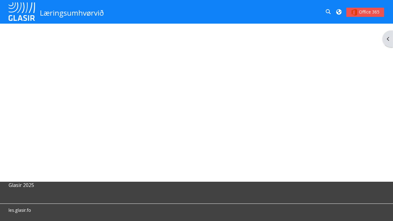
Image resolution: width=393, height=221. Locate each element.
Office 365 (368, 12)
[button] (328, 11)
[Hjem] (22, 11)
